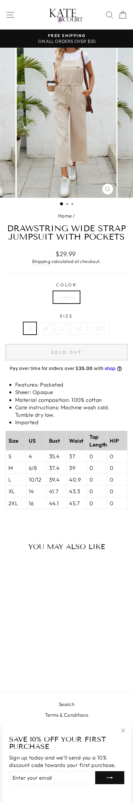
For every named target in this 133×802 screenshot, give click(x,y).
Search (66, 704)
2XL (100, 328)
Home (65, 216)
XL (79, 328)
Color (66, 284)
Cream (66, 297)
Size (66, 315)
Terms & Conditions (66, 715)
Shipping (41, 261)
